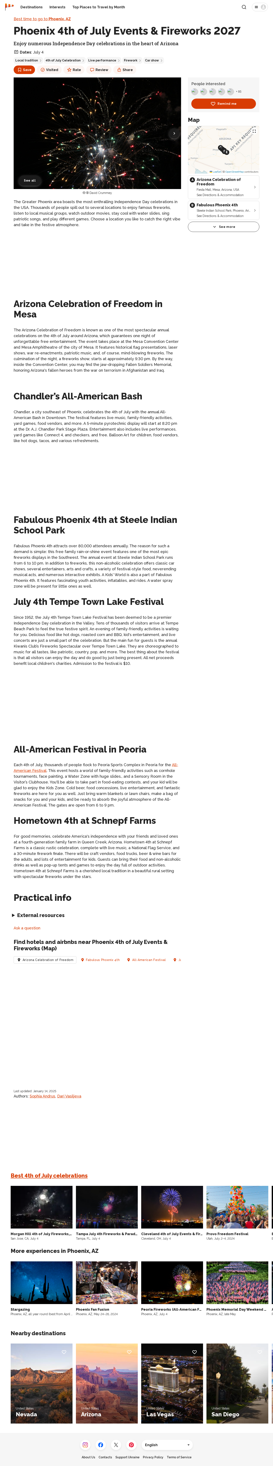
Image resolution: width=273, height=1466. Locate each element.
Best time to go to (42, 19)
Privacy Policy (153, 1457)
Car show (152, 60)
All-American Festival (149, 960)
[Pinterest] (131, 1445)
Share (128, 70)
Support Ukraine (127, 1457)
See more (227, 227)
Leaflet (216, 171)
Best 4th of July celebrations (49, 1175)
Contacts (105, 1457)
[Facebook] (101, 1445)
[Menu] (260, 7)
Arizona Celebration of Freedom (48, 960)
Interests (57, 7)
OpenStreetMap (234, 171)
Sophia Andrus (42, 1096)
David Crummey (101, 193)
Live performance (102, 60)
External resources (41, 915)
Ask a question (27, 928)
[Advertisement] (97, 261)
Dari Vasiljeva (69, 1096)
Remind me (227, 103)
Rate (77, 70)
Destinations (31, 7)
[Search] (244, 7)
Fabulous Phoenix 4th (103, 960)
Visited (52, 70)
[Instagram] (85, 1445)
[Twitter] (116, 1445)
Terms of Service (179, 1457)
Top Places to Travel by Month (98, 7)
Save (27, 70)
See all (30, 180)
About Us (88, 1457)
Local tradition (26, 60)
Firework (130, 60)
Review (102, 70)
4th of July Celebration (63, 60)
